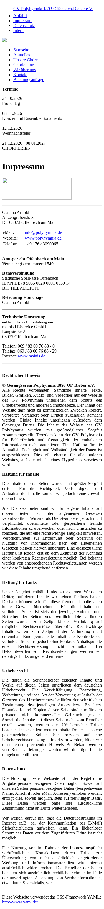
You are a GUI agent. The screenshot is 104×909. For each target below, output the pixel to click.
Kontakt (20, 74)
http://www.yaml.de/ (20, 902)
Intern (18, 30)
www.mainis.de (31, 356)
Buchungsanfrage (28, 79)
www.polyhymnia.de (43, 238)
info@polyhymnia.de (43, 232)
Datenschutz (24, 25)
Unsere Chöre (25, 59)
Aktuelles (21, 54)
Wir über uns (24, 69)
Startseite (21, 49)
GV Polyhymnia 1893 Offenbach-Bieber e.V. (53, 8)
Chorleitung (23, 64)
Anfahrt (20, 15)
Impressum (22, 20)
